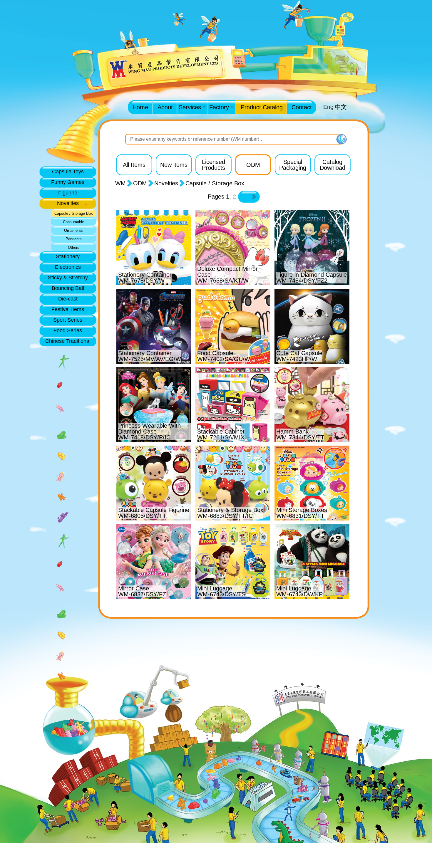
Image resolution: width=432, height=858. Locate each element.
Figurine (67, 193)
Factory (219, 107)
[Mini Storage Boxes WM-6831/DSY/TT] (312, 447)
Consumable (73, 222)
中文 (341, 107)
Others (73, 248)
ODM (140, 183)
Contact (302, 107)
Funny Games (67, 182)
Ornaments (73, 231)
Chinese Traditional (68, 341)
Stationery (68, 256)
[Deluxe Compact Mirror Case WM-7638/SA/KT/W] (233, 211)
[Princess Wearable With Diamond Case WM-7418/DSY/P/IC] (154, 368)
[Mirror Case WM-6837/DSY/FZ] (154, 525)
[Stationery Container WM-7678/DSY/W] (154, 211)
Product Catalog (262, 107)
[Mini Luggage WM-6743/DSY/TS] (233, 525)
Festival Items (67, 309)
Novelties (68, 203)
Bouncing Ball (68, 288)
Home (140, 107)
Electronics (68, 267)
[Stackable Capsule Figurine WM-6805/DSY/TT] (154, 447)
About (165, 107)
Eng (328, 107)
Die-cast (68, 299)
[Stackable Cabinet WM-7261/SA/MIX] (233, 368)
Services (190, 107)
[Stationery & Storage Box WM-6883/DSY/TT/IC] (233, 447)
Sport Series (67, 320)
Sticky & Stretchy (68, 278)
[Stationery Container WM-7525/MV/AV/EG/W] (154, 290)
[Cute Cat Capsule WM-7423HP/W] (312, 290)
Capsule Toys (68, 171)
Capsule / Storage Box (73, 213)
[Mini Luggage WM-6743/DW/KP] (312, 525)
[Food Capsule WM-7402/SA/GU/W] (233, 290)
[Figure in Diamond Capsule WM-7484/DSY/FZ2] (312, 211)
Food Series (67, 330)
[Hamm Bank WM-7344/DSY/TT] (312, 368)
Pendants (74, 239)
